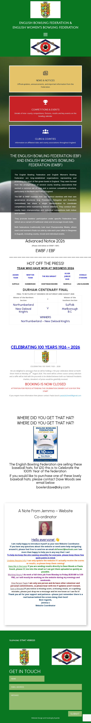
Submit (75, 713)
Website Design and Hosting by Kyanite (45, 718)
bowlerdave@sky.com (53, 487)
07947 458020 (27, 640)
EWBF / (42, 250)
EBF (52, 250)
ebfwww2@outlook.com (65, 549)
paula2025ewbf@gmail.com (70, 395)
